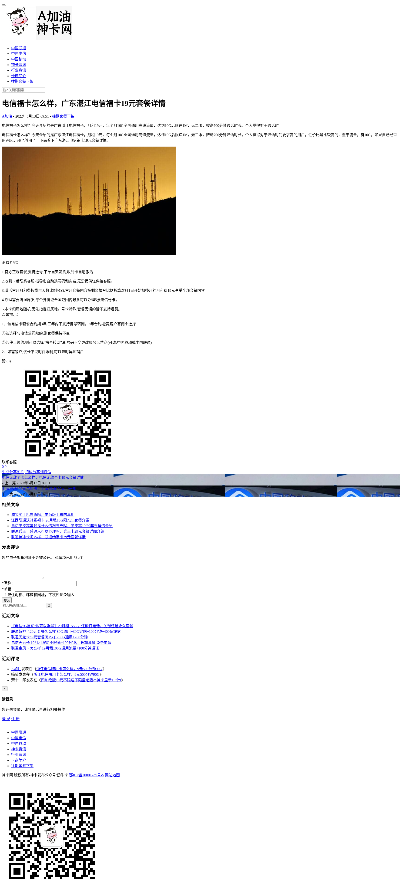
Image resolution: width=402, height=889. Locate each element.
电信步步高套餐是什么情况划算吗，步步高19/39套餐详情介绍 (62, 526)
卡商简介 (18, 76)
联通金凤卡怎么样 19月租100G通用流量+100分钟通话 (55, 648)
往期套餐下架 (22, 81)
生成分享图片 (13, 472)
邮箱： (8, 589)
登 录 (6, 719)
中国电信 (18, 54)
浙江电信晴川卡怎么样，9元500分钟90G (69, 669)
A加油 (7, 116)
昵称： (8, 583)
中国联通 (18, 48)
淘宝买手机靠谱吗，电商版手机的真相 (42, 515)
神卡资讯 (18, 65)
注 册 (15, 719)
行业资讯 (18, 70)
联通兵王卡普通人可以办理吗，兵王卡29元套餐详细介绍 (57, 531)
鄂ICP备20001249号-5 (86, 775)
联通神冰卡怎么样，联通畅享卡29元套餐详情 (48, 537)
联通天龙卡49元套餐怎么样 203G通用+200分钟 (49, 637)
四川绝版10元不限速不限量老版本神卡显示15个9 (81, 680)
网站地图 (112, 775)
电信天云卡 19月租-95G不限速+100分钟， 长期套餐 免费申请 (61, 643)
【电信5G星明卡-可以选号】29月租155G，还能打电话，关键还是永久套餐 (72, 626)
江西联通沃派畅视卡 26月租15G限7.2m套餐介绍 (50, 520)
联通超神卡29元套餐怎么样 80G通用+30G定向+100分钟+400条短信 (66, 631)
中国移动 (18, 59)
